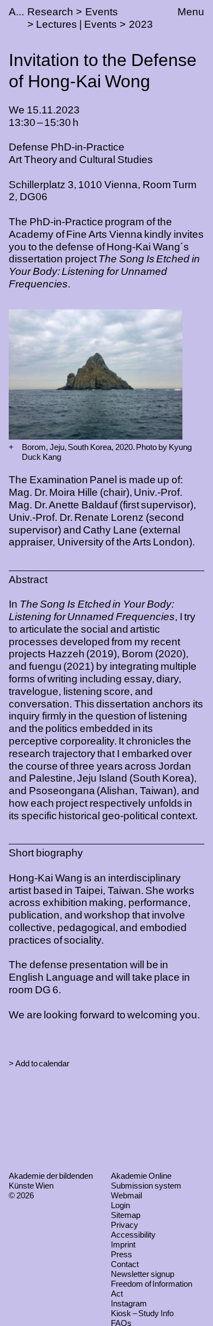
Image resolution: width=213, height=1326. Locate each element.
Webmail (126, 1195)
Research (50, 11)
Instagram (129, 1303)
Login (120, 1205)
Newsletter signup (142, 1274)
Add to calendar (42, 1063)
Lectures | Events (76, 24)
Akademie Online (141, 1175)
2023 (141, 24)
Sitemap (125, 1215)
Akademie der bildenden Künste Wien (51, 1180)
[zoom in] (11, 447)
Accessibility (133, 1234)
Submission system (146, 1185)
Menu (190, 11)
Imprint (123, 1244)
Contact (125, 1264)
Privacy (124, 1224)
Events (101, 11)
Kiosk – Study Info (142, 1313)
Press (121, 1254)
